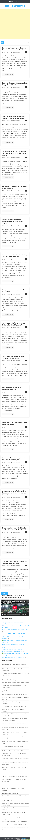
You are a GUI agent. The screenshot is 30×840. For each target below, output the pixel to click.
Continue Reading (9, 74)
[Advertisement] (15, 24)
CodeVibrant (23, 838)
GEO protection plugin (26, 839)
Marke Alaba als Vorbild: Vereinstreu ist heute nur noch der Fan (15, 742)
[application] (15, 608)
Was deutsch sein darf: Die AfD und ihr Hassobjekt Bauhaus (14, 768)
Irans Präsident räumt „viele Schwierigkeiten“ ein (14, 706)
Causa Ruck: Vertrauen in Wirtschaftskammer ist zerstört (14, 796)
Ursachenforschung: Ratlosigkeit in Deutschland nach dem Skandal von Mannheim (14, 493)
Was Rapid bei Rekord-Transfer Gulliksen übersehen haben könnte (15, 763)
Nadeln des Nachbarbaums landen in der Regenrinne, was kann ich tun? (15, 759)
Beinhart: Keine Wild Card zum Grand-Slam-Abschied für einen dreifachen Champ (14, 153)
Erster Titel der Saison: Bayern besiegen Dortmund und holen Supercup (15, 804)
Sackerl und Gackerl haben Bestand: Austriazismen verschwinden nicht (14, 665)
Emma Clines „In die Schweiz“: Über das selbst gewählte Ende (13, 789)
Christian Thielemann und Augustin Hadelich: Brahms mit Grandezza (15, 674)
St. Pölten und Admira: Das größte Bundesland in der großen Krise (15, 828)
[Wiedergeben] (2, 614)
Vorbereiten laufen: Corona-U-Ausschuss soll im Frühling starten (14, 754)
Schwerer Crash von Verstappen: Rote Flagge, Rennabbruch (13, 669)
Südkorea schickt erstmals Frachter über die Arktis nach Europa (14, 733)
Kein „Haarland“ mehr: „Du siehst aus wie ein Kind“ (14, 694)
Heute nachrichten (15, 5)
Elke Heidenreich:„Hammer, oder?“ (10, 793)
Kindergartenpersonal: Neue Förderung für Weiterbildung (12, 747)
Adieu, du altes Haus (7, 800)
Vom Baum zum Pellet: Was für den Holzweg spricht (14, 776)
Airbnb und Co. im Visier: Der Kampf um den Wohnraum (13, 784)
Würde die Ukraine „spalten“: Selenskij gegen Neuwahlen (13, 710)
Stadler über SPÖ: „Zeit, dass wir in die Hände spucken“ (15, 750)
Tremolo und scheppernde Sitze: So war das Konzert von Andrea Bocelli (15, 724)
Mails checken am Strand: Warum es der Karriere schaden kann (14, 780)
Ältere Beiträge (5, 593)
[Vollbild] (27, 614)
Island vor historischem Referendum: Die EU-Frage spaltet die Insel (14, 773)
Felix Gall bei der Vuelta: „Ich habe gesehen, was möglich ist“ (14, 702)
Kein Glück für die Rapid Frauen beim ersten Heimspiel (15, 682)
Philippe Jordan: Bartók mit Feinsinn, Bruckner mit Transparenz (14, 691)
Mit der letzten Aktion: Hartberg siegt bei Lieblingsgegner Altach (12, 818)
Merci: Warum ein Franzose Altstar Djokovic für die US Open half (15, 698)
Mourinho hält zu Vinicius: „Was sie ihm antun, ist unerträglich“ (14, 714)
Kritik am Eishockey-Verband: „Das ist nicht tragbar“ (14, 821)
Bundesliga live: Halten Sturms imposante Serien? (14, 824)
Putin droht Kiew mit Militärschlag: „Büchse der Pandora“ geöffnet (13, 813)
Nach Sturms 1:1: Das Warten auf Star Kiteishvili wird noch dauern (15, 728)
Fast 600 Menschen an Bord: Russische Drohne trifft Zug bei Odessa (12, 221)
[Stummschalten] (25, 614)
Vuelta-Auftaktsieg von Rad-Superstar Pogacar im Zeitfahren (14, 808)
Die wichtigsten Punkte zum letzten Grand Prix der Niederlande (14, 738)
